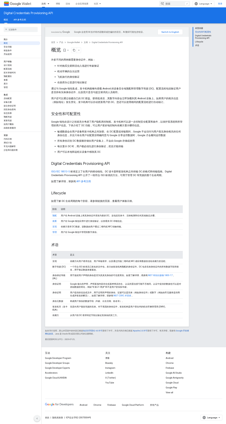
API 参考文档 (20, 19)
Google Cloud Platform (133, 405)
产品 (61, 42)
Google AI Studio (174, 373)
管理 (54, 232)
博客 (58, 3)
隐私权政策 (57, 417)
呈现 (54, 226)
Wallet (26, 4)
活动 (68, 3)
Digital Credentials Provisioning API (28, 13)
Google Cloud (172, 382)
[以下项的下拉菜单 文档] (49, 3)
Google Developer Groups (57, 363)
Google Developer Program (58, 358)
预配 (54, 215)
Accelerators (51, 373)
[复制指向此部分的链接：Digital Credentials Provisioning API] (113, 164)
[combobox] (174, 3)
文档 (43, 3)
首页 (53, 42)
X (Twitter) (110, 378)
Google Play (171, 387)
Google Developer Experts (57, 368)
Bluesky (109, 363)
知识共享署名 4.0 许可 (93, 331)
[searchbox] (21, 29)
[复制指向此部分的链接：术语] (62, 245)
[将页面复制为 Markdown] (74, 50)
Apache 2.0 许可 (140, 331)
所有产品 (154, 405)
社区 (96, 3)
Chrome (170, 363)
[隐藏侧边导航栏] (37, 418)
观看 (54, 221)
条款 (47, 417)
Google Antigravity (175, 378)
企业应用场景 (81, 3)
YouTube (109, 382)
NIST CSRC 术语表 (123, 295)
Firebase (170, 368)
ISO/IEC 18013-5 (60, 171)
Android (169, 358)
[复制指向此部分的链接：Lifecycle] (69, 193)
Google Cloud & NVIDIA (56, 378)
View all (169, 392)
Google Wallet (73, 42)
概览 (6, 19)
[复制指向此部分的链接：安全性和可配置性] (84, 114)
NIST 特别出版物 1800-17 (160, 275)
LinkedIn (109, 373)
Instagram (110, 368)
